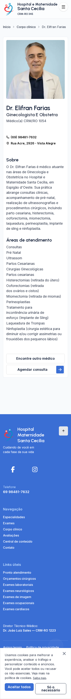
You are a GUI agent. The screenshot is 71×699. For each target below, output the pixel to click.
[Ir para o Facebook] (13, 469)
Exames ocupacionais (18, 603)
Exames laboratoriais (18, 585)
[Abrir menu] (63, 6)
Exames (8, 523)
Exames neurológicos (18, 591)
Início (7, 27)
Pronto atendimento (17, 572)
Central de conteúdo (17, 541)
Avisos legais (12, 647)
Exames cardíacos (16, 609)
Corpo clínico (26, 27)
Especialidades (14, 517)
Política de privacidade (42, 647)
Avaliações (11, 535)
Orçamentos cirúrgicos (19, 578)
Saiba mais (39, 678)
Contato (8, 547)
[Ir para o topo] (63, 431)
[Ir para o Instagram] (35, 469)
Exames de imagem (17, 597)
